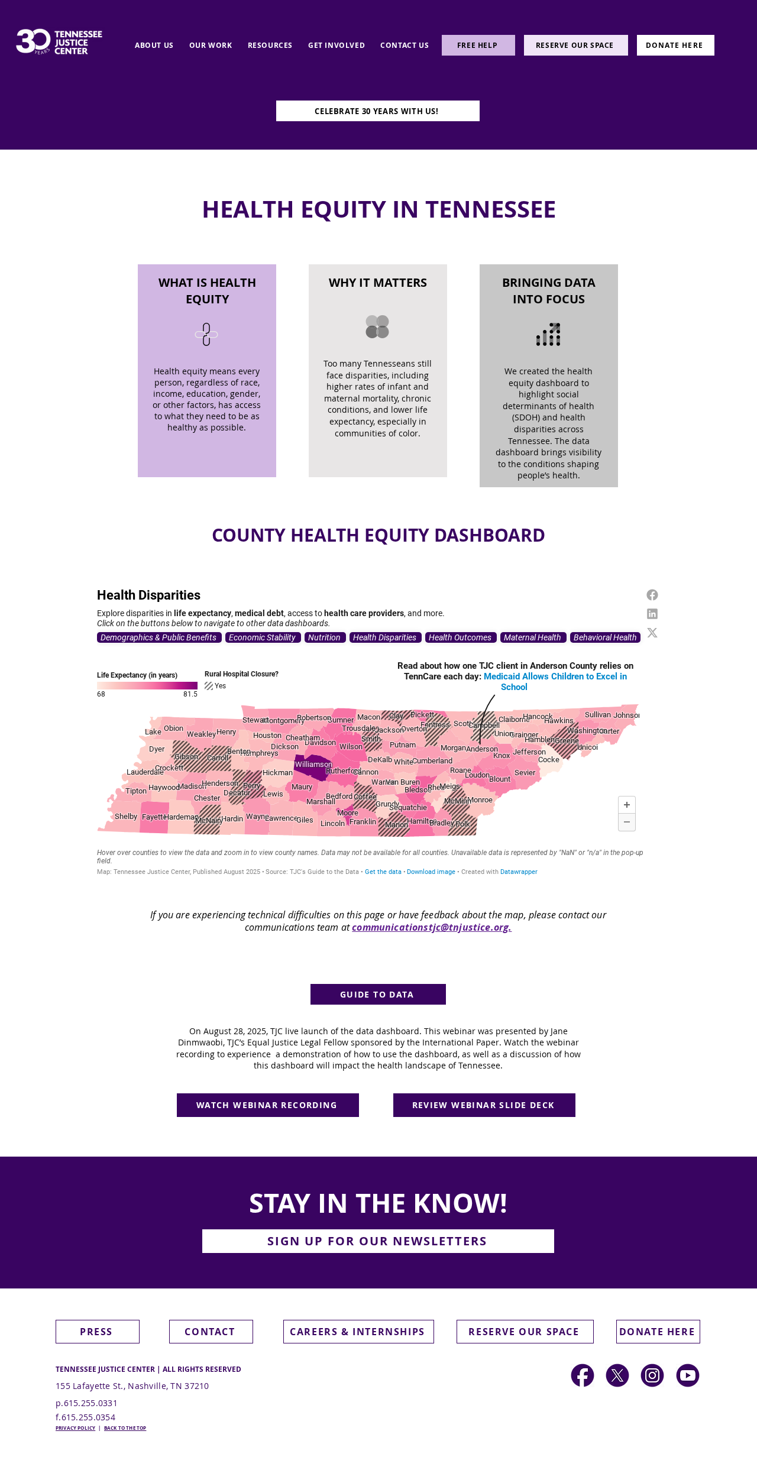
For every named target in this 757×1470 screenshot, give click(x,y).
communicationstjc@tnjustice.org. (432, 927)
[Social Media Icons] (652, 1375)
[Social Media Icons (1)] (617, 1375)
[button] (378, 1241)
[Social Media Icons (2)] (582, 1375)
